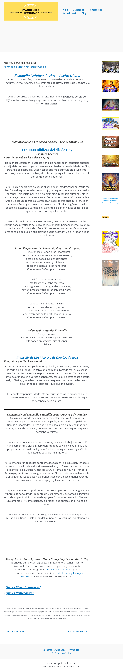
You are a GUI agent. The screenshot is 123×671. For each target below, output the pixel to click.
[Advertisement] (61, 37)
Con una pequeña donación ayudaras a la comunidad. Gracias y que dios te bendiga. (110, 200)
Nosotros (47, 649)
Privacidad (74, 649)
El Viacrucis (78, 9)
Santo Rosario (69, 13)
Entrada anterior (14, 631)
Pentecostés (95, 9)
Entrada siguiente (79, 631)
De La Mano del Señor (59, 569)
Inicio (65, 9)
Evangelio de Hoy (14, 66)
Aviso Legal (60, 649)
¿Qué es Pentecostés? (19, 593)
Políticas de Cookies (62, 653)
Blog (84, 13)
